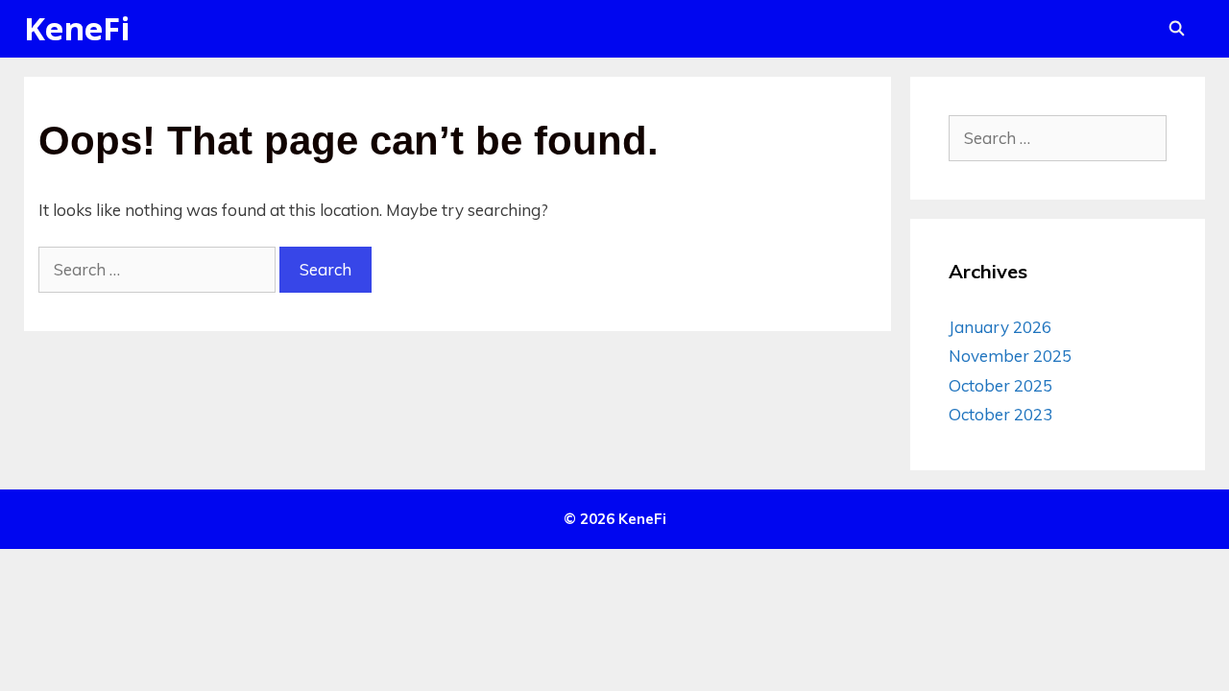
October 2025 (1000, 385)
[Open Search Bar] (1176, 29)
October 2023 (1000, 414)
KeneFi (77, 28)
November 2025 (1010, 356)
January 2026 (1000, 327)
